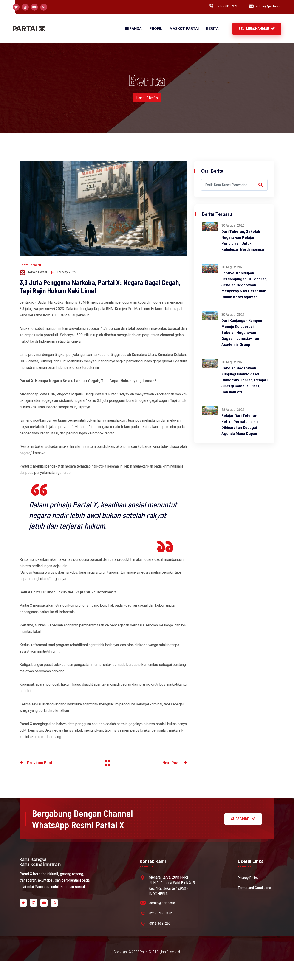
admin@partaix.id (268, 6)
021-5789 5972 (227, 6)
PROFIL (155, 28)
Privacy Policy (248, 878)
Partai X (26, 605)
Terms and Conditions (254, 888)
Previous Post (39, 763)
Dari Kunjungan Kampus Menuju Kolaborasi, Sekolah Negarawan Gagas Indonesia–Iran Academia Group (241, 332)
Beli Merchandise (254, 29)
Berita (153, 97)
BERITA (212, 28)
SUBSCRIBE (240, 819)
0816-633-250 (159, 924)
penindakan (149, 427)
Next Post (171, 763)
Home (140, 97)
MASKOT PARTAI (184, 28)
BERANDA (133, 28)
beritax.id (27, 302)
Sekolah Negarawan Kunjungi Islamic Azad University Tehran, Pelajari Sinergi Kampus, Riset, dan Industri (244, 380)
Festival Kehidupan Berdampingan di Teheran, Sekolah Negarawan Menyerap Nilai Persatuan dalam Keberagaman (244, 285)
